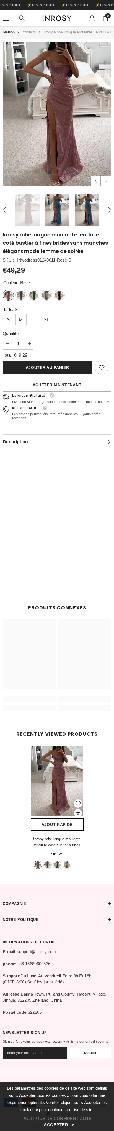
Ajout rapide (57, 824)
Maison (9, 32)
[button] (95, 181)
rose (38, 865)
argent (67, 865)
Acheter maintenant (57, 385)
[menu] (6, 18)
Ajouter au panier (47, 367)
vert (57, 865)
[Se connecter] (92, 18)
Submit (90, 1053)
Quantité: (11, 333)
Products (28, 32)
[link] (101, 367)
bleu (47, 865)
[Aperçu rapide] (78, 813)
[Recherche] (22, 18)
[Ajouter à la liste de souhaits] (78, 803)
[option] (57, 114)
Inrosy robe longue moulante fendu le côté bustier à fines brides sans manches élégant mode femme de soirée (57, 842)
